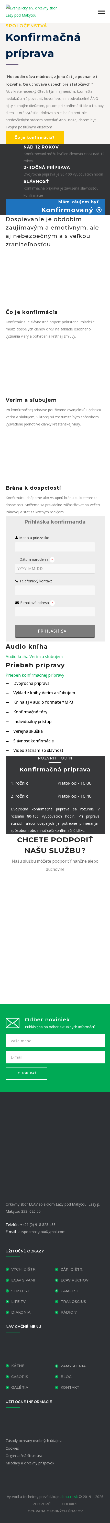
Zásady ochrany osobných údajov (33, 1440)
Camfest (70, 1290)
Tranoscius (73, 1301)
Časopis (19, 1376)
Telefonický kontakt (35, 581)
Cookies (12, 1448)
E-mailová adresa (36, 602)
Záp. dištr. (72, 1269)
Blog (66, 1376)
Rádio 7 (69, 1312)
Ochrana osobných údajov (55, 1511)
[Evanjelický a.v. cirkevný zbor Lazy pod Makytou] (31, 11)
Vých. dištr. (23, 1269)
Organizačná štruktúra (24, 1455)
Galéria (19, 1387)
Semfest (20, 1290)
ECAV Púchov (75, 1280)
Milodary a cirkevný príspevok (30, 1463)
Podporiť (41, 1504)
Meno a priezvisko (34, 537)
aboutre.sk (69, 1496)
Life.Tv (18, 1301)
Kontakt (70, 1387)
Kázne (18, 1366)
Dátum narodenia (36, 559)
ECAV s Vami (23, 1280)
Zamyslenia (73, 1366)
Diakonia (20, 1312)
